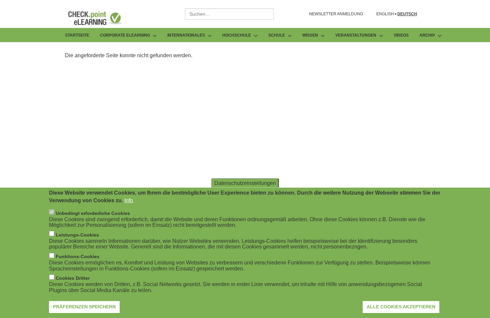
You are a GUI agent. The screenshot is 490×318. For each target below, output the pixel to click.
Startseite (77, 35)
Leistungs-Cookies (77, 234)
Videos (401, 35)
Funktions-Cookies (77, 256)
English (385, 14)
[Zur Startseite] (99, 18)
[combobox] (229, 14)
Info (128, 200)
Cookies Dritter (73, 278)
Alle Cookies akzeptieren (401, 306)
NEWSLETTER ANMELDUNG (336, 14)
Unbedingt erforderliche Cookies (93, 213)
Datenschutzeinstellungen (245, 183)
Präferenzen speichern (84, 306)
